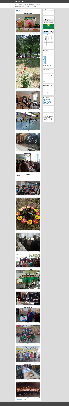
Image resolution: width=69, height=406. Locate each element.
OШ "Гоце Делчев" (19, 1)
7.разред (44, 62)
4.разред (44, 59)
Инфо (43, 4)
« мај (44, 81)
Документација (31, 4)
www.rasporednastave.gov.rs (46, 54)
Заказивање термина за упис (23, 4)
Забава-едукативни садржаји (19, 6)
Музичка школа (38, 4)
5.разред (44, 60)
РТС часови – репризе (29, 6)
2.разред (44, 57)
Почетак (16, 4)
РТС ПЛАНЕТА (50, 65)
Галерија (34, 6)
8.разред (44, 63)
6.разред (44, 61)
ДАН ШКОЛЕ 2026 (46, 103)
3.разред (44, 58)
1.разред (44, 56)
